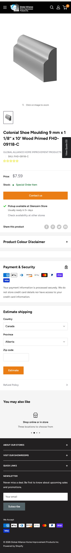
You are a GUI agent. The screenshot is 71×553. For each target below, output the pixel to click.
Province (8, 334)
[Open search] (52, 7)
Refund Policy (11, 384)
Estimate (13, 370)
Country (7, 319)
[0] (65, 7)
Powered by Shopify (13, 546)
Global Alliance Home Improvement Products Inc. (35, 152)
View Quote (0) (66, 148)
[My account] (58, 7)
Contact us (35, 195)
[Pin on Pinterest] (53, 226)
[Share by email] (65, 226)
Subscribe (14, 506)
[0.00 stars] (11, 161)
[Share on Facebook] (46, 226)
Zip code (8, 350)
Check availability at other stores (26, 215)
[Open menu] (5, 7)
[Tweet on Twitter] (59, 226)
